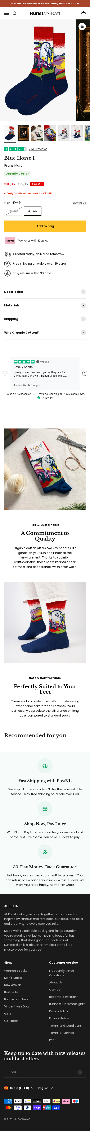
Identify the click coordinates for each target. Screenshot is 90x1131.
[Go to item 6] (77, 134)
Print (52, 1040)
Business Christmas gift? (67, 1004)
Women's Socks (15, 971)
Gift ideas (11, 1021)
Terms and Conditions (65, 1026)
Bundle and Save (16, 999)
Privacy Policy (59, 1018)
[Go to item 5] (63, 134)
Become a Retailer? (63, 997)
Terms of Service (61, 1033)
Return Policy (58, 1011)
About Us (55, 982)
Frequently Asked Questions (61, 973)
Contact (55, 990)
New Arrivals (12, 985)
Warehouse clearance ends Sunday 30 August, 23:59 (45, 3)
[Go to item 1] (10, 134)
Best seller (11, 992)
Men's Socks (13, 978)
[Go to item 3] (37, 134)
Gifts (7, 1014)
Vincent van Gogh (17, 1006)
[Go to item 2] (23, 134)
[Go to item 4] (50, 134)
